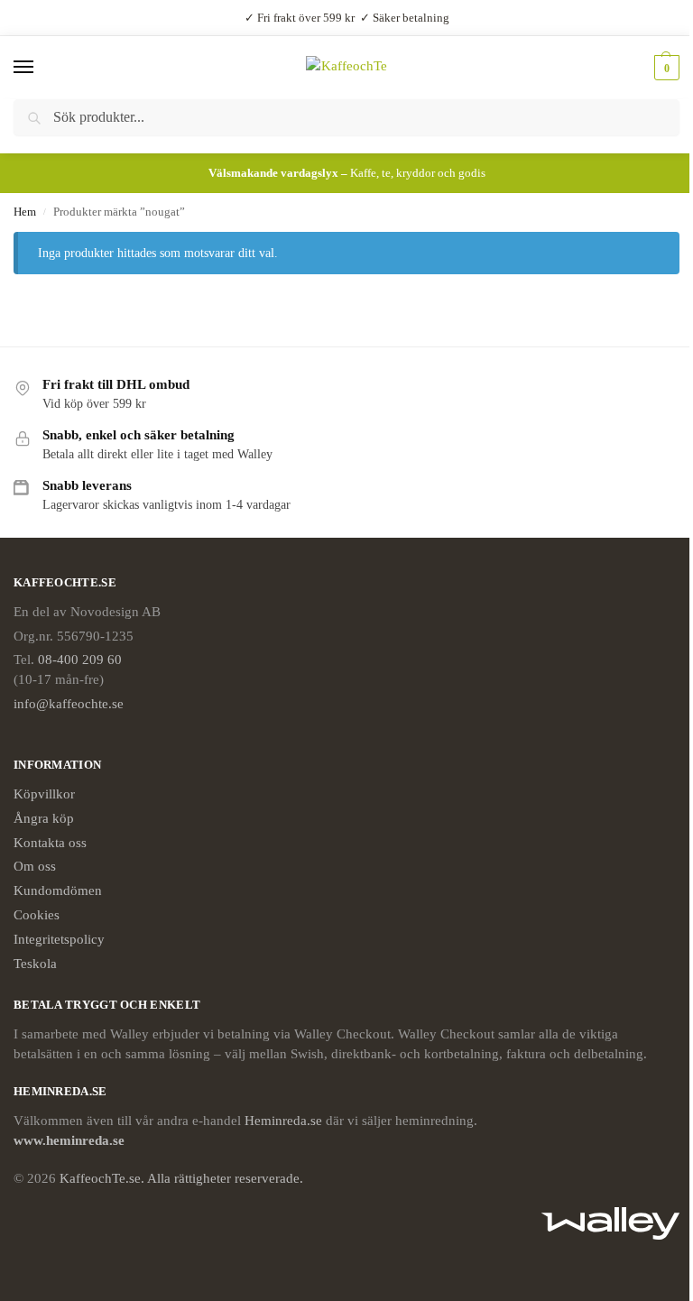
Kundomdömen (58, 890)
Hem (25, 212)
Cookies (37, 915)
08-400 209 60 (80, 659)
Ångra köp (44, 818)
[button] (664, 67)
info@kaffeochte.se (69, 704)
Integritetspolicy (59, 939)
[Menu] (41, 67)
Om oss (35, 866)
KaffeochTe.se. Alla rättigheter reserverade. (181, 1178)
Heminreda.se (283, 1120)
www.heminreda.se (71, 1140)
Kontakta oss (50, 842)
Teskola (35, 963)
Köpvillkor (44, 794)
